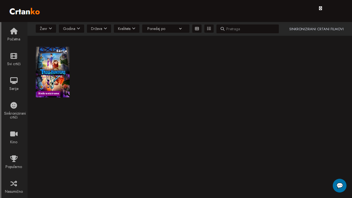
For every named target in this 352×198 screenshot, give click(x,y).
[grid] (197, 29)
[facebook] (320, 8)
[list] (209, 29)
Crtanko (27, 10)
